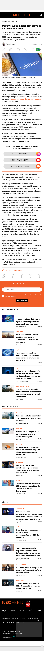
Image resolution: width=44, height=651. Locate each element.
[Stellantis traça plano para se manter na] (8, 567)
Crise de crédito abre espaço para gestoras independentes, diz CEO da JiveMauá (28, 534)
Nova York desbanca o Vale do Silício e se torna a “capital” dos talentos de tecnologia (27, 338)
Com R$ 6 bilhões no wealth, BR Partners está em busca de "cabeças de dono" (28, 586)
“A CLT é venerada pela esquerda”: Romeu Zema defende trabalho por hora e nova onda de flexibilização (28, 552)
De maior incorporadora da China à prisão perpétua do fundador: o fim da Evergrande (28, 487)
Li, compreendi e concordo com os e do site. (23, 295)
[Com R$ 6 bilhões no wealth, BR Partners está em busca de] (8, 582)
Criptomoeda (17, 270)
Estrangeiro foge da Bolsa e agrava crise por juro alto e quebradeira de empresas (28, 321)
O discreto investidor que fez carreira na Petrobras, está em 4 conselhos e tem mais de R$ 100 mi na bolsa (28, 375)
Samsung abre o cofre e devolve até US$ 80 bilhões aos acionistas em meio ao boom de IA (27, 357)
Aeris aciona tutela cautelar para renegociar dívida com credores (28, 418)
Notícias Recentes (10, 309)
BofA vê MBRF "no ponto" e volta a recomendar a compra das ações (27, 434)
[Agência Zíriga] (14, 637)
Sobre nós (6, 619)
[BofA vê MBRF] (8, 431)
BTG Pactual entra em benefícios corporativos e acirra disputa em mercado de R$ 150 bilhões (28, 469)
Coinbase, (8, 270)
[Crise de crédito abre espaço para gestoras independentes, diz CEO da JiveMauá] (8, 529)
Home (4, 21)
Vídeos (5, 502)
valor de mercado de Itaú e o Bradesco (25, 99)
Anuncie (15, 619)
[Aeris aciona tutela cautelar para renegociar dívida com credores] (8, 415)
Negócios (13, 21)
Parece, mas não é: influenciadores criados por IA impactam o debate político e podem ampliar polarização (29, 515)
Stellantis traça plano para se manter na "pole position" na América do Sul (29, 570)
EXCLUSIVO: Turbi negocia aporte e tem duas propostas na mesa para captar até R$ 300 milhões (28, 393)
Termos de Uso (29, 295)
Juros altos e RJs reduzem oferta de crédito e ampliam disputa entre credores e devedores (28, 451)
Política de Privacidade (29, 619)
